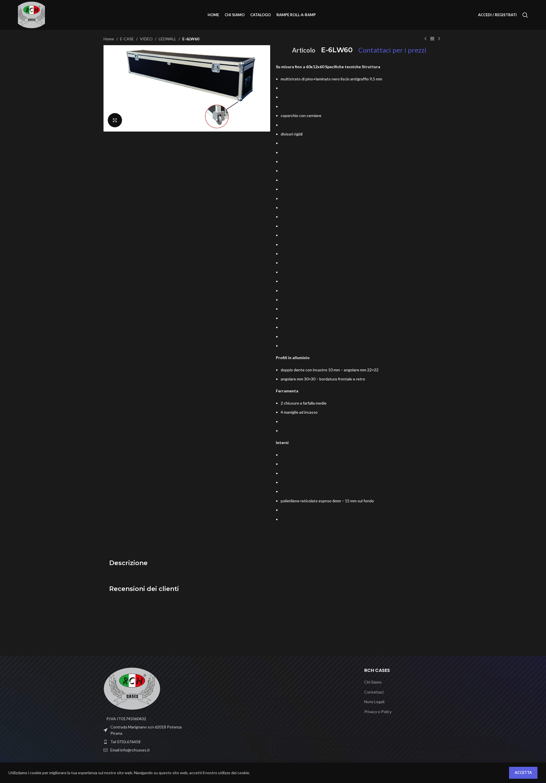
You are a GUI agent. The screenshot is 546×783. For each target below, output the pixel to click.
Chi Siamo (373, 682)
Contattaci (374, 692)
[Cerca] (525, 15)
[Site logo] (31, 14)
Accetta (523, 772)
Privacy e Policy (378, 711)
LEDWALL (167, 38)
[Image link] (132, 688)
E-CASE (127, 38)
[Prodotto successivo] (439, 39)
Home (109, 38)
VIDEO (146, 38)
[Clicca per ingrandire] (115, 120)
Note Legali (374, 701)
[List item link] (143, 742)
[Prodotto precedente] (425, 39)
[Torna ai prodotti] (432, 39)
